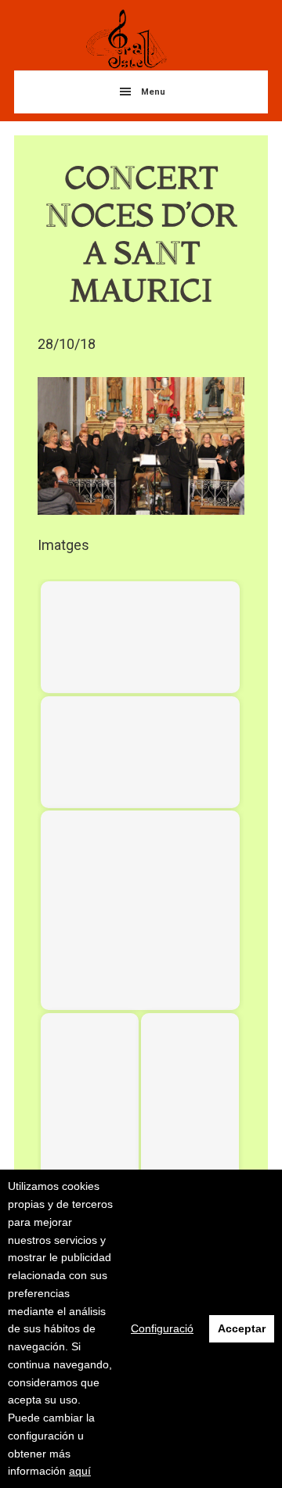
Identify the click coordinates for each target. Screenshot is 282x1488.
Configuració (162, 1328)
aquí (80, 1471)
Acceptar (242, 1328)
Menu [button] (153, 92)
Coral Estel (141, 39)
